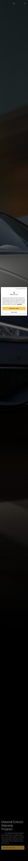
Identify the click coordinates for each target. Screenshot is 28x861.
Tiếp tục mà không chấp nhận (21, 288)
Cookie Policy (19, 304)
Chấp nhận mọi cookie (14, 308)
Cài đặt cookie (14, 312)
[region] (14, 301)
